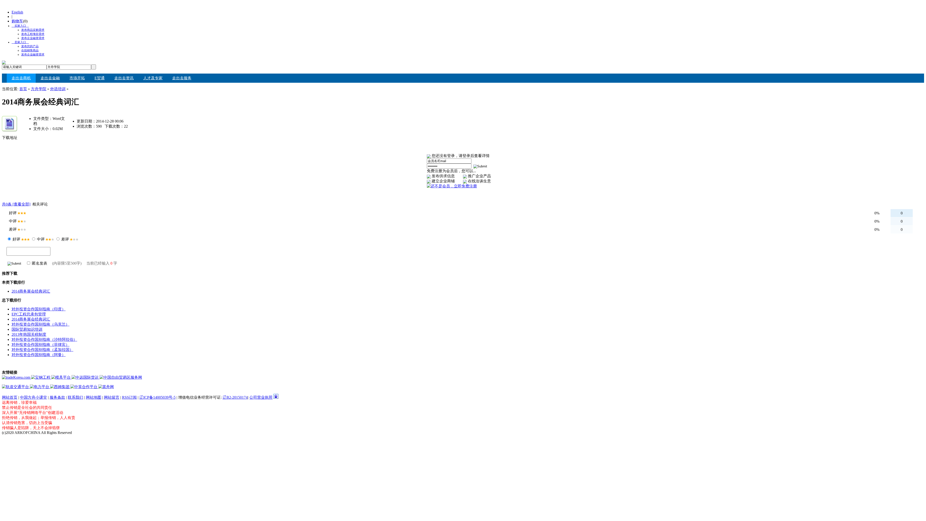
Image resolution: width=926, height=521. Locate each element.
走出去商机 (21, 78)
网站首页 (9, 397)
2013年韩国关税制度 (29, 334)
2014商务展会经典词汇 (31, 291)
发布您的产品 (30, 46)
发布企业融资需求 (32, 38)
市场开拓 (77, 78)
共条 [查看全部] (16, 204)
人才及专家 (153, 78)
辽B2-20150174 (235, 397)
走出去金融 (50, 78)
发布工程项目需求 (32, 34)
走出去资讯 (124, 78)
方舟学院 (38, 89)
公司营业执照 (260, 397)
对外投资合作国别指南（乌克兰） (40, 324)
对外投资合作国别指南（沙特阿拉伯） (44, 339)
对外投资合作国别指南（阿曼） (39, 355)
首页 (23, 89)
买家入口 (19, 25)
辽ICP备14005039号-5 (157, 397)
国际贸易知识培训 (27, 329)
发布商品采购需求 (32, 30)
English (17, 12)
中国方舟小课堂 (33, 397)
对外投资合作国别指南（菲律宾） (40, 345)
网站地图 (93, 397)
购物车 (17, 21)
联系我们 (75, 397)
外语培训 (58, 89)
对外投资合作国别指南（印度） (39, 309)
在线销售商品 (30, 50)
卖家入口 (19, 42)
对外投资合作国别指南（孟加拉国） (42, 350)
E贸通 (100, 78)
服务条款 (57, 397)
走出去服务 (181, 78)
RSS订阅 (129, 397)
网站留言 (111, 397)
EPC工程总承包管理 (29, 314)
